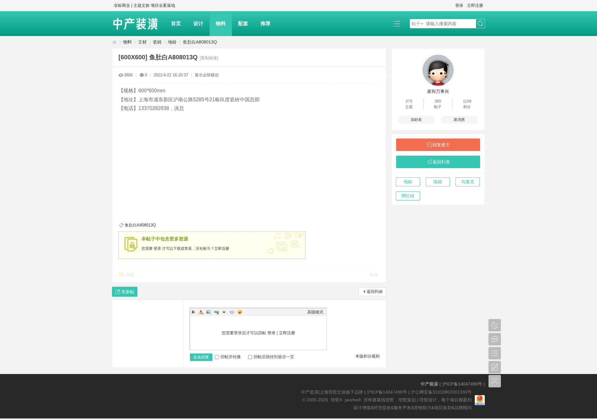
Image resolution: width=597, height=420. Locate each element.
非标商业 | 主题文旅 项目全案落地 (144, 5)
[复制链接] (209, 58)
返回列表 (375, 291)
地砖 (172, 41)
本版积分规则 (367, 356)
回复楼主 (441, 144)
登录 (459, 5)
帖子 (416, 23)
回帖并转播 (230, 356)
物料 (221, 23)
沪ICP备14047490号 (462, 383)
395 (438, 101)
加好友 (416, 119)
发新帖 (127, 291)
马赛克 (467, 181)
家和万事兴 (438, 91)
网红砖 (407, 195)
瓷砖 (157, 41)
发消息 (459, 119)
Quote (224, 312)
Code (232, 312)
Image (209, 312)
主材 (142, 41)
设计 (198, 23)
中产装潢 (114, 42)
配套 (243, 23)
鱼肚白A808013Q (200, 41)
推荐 (266, 23)
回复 (130, 274)
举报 (374, 274)
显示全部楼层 (207, 75)
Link (216, 312)
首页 (176, 23)
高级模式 (315, 312)
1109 (467, 101)
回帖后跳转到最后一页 (274, 356)
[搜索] (480, 23)
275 (409, 101)
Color (201, 312)
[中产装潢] (138, 23)
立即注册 (475, 5)
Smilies (240, 312)
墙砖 (437, 181)
